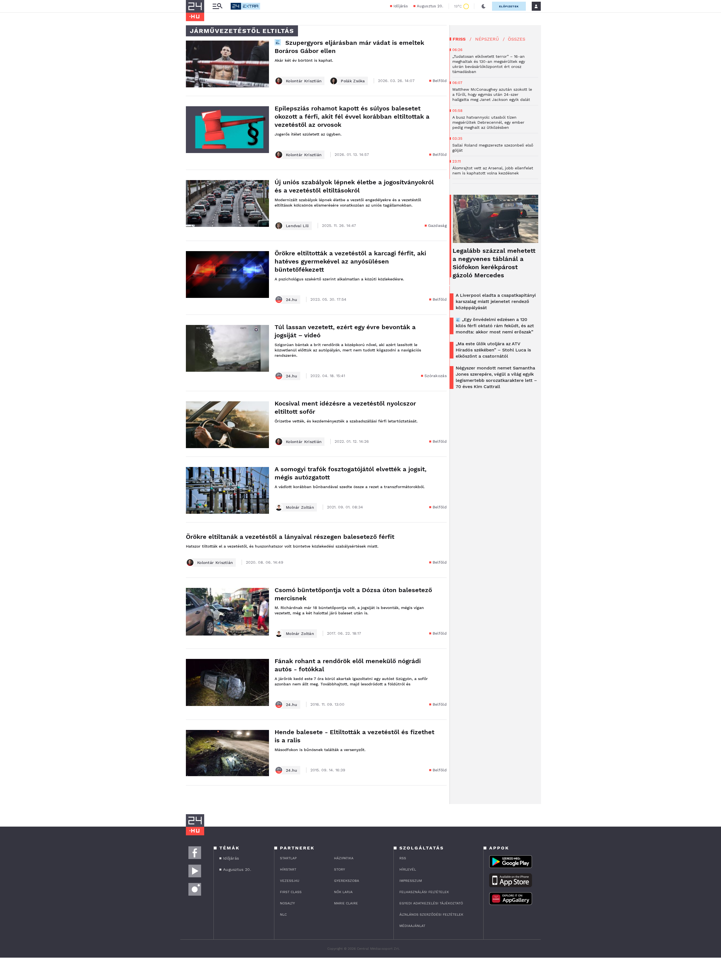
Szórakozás (435, 375)
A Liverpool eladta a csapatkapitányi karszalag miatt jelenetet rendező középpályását (496, 301)
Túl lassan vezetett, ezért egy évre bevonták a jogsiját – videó (345, 331)
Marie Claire (346, 903)
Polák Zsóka (353, 81)
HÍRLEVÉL (407, 869)
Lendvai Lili (297, 225)
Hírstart (288, 869)
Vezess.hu (289, 881)
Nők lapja (343, 892)
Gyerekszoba (346, 881)
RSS (402, 858)
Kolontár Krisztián (304, 81)
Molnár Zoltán (300, 507)
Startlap (288, 858)
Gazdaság (437, 225)
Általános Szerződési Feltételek (431, 914)
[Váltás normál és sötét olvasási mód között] (483, 6)
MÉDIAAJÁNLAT (412, 926)
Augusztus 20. (430, 6)
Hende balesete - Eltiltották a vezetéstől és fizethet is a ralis (354, 736)
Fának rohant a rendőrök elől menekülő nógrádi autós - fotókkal (348, 665)
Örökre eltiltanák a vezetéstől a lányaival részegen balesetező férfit (290, 536)
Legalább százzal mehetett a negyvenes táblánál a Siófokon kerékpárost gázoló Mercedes (494, 263)
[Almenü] (217, 6)
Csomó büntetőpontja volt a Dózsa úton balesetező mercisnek (353, 594)
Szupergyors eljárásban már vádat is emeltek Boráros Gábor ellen (349, 46)
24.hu (291, 299)
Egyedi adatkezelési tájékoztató (431, 903)
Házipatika (343, 858)
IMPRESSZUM (410, 881)
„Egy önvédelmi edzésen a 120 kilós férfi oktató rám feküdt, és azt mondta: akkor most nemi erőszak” (495, 326)
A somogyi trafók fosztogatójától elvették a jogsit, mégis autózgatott (350, 473)
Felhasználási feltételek (424, 892)
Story (339, 869)
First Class (291, 892)
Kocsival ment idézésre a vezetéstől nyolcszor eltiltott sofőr (345, 407)
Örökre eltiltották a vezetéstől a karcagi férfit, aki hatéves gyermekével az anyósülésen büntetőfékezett (350, 261)
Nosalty (287, 903)
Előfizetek (509, 6)
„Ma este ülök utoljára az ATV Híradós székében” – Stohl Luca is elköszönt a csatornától (493, 350)
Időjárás (400, 6)
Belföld (440, 80)
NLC (283, 914)
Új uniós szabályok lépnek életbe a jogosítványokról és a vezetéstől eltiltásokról (354, 186)
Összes (516, 39)
